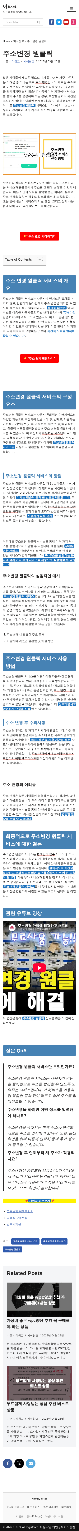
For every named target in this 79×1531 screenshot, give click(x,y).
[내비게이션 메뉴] (71, 8)
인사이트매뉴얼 (15, 1507)
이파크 (17, 1527)
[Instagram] (73, 22)
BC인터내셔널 (50, 1507)
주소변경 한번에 (12, 1249)
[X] (59, 22)
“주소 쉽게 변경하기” (41, 358)
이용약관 (45, 1527)
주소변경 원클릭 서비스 (54, 1241)
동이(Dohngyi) (34, 1516)
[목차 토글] (38, 260)
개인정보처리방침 (63, 1527)
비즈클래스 (33, 1507)
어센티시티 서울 (54, 1516)
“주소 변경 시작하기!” (41, 236)
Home (6, 41)
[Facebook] (51, 22)
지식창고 (18, 41)
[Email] (30, 1463)
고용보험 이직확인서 (20, 1211)
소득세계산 (14, 1224)
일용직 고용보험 (17, 1217)
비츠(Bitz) (66, 1507)
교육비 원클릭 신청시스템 (25, 1241)
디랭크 (20, 1516)
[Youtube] (66, 22)
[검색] (39, 22)
